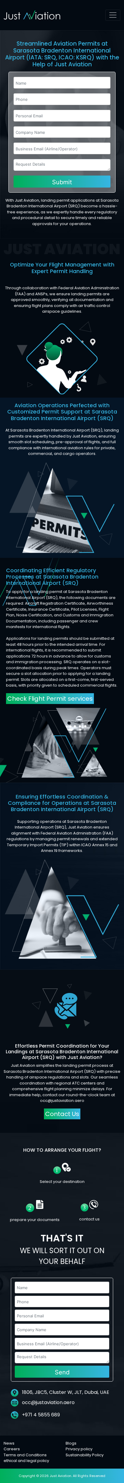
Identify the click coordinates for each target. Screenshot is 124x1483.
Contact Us (62, 1114)
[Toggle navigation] (112, 15)
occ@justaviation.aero (48, 1402)
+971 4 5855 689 (40, 1414)
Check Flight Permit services (50, 698)
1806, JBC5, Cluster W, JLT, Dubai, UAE (65, 1392)
